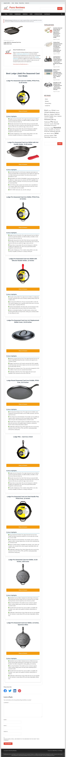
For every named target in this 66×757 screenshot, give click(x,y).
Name (5, 719)
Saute (45, 133)
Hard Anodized (47, 125)
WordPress (55, 750)
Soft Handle (46, 135)
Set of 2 (48, 133)
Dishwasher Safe (49, 119)
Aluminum (52, 112)
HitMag (60, 750)
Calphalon (47, 14)
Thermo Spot (47, 137)
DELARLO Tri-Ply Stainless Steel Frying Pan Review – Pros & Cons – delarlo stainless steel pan (57, 86)
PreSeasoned (52, 131)
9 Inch (49, 110)
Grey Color (56, 123)
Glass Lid (56, 122)
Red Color (58, 131)
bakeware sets (26, 53)
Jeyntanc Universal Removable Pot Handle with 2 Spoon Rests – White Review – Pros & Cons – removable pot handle (57, 32)
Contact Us (27, 3)
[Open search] (62, 14)
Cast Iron (57, 114)
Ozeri (31, 14)
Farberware (17, 14)
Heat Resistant (47, 128)
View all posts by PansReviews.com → (21, 64)
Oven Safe (50, 129)
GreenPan (25, 14)
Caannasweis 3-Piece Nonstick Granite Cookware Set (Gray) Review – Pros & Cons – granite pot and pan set (57, 60)
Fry (52, 122)
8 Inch (46, 110)
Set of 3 (52, 133)
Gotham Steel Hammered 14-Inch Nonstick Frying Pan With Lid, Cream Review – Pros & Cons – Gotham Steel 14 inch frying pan (57, 47)
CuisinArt (51, 117)
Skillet (57, 133)
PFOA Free (58, 129)
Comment (6, 702)
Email (5, 725)
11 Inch (57, 110)
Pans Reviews (17, 7)
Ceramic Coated (48, 116)
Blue (48, 114)
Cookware (59, 116)
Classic (55, 116)
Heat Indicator (53, 125)
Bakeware (58, 112)
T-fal (6, 14)
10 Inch (53, 110)
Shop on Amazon (23, 111)
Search (59, 8)
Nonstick (57, 127)
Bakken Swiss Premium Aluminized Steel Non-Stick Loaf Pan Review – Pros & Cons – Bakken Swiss (57, 73)
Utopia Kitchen (38, 14)
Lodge (10, 14)
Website (6, 731)
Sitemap (16, 3)
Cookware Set (46, 117)
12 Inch (46, 112)
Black (45, 114)
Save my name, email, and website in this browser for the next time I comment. (21, 739)
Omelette (46, 129)
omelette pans (19, 53)
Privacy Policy (21, 3)
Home (13, 3)
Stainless (51, 135)
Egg (55, 119)
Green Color (46, 123)
